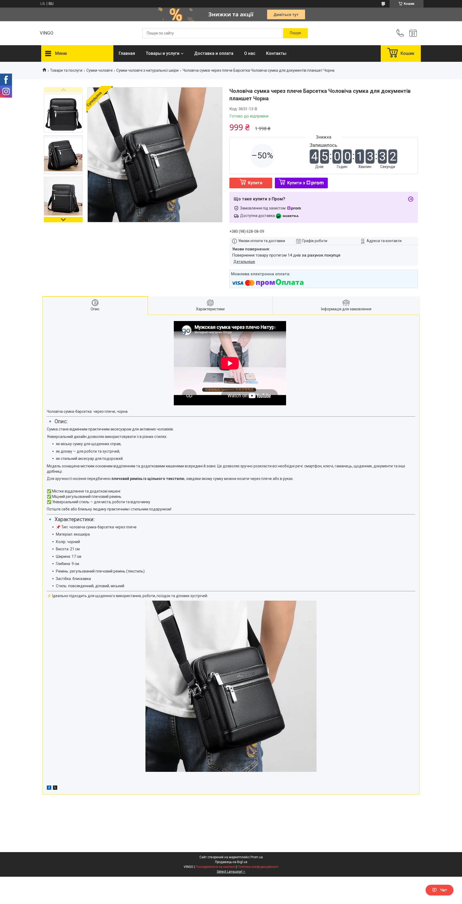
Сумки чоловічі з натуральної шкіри (147, 70)
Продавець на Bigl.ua (231, 862)
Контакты (276, 53)
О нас (249, 53)
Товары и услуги (162, 53)
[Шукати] (295, 33)
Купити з (296, 182)
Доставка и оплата (213, 53)
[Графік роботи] (413, 33)
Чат (443, 890)
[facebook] (49, 788)
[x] (55, 788)
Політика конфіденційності (257, 867)
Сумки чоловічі (99, 70)
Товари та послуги (66, 70)
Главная (127, 53)
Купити (255, 182)
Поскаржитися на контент (215, 867)
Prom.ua (257, 857)
